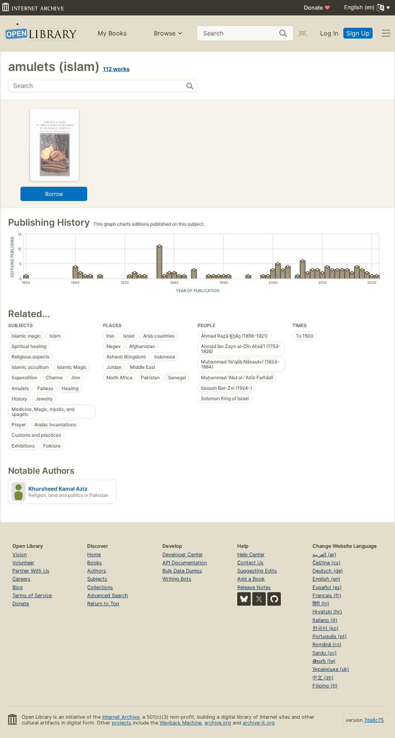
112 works (116, 69)
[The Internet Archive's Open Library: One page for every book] (40, 33)
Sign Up (358, 33)
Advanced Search (107, 595)
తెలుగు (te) (324, 661)
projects (121, 723)
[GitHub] (274, 599)
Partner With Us (30, 571)
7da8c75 (374, 720)
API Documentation (184, 563)
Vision (19, 554)
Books (94, 563)
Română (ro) (326, 644)
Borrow (54, 194)
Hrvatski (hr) (327, 612)
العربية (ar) (324, 554)
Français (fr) (326, 595)
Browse (165, 33)
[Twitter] (259, 599)
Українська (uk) (330, 669)
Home (94, 554)
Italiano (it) (325, 620)
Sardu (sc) (324, 653)
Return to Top (103, 603)
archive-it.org (259, 723)
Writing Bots (176, 579)
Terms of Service (32, 595)
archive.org (217, 723)
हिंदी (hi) (320, 603)
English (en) (326, 579)
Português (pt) (329, 636)
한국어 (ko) (325, 628)
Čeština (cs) (326, 563)
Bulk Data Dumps (182, 571)
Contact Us (250, 563)
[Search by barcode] (302, 33)
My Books (112, 33)
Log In (329, 33)
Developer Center (182, 554)
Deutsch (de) (327, 571)
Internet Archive (120, 717)
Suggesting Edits (257, 571)
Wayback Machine (180, 723)
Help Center (251, 554)
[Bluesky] (244, 599)
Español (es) (327, 587)
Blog (17, 587)
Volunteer (23, 563)
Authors (96, 571)
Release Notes (254, 587)
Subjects (97, 579)
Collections (100, 587)
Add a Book (251, 579)
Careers (21, 579)
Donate (317, 7)
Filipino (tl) (325, 686)
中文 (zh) (323, 678)
